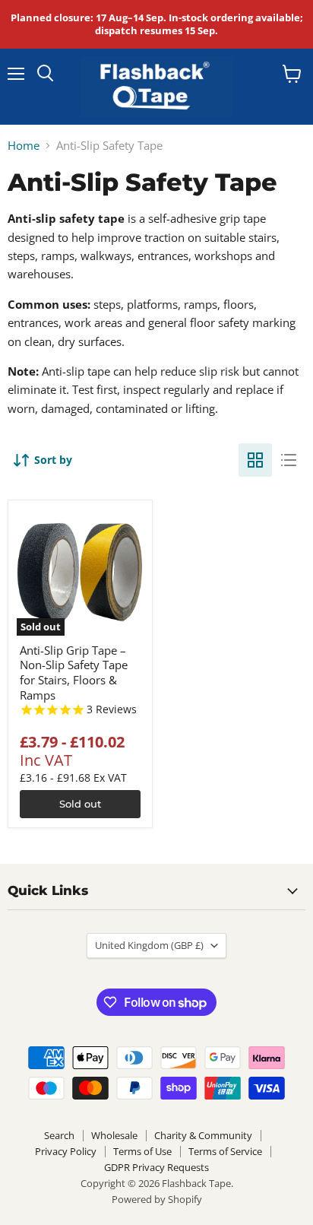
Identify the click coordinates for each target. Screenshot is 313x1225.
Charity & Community (203, 1135)
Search (59, 1135)
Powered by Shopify (157, 1199)
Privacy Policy (65, 1151)
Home (24, 145)
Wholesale (114, 1135)
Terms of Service (225, 1151)
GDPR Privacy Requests (156, 1167)
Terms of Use (142, 1151)
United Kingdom (149, 945)
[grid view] (255, 460)
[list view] (288, 460)
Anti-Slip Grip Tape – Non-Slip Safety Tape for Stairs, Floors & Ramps (74, 673)
